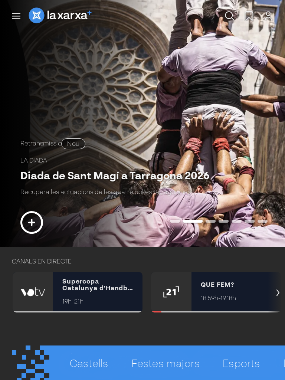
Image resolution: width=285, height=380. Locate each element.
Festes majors (165, 364)
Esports (241, 364)
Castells (89, 364)
